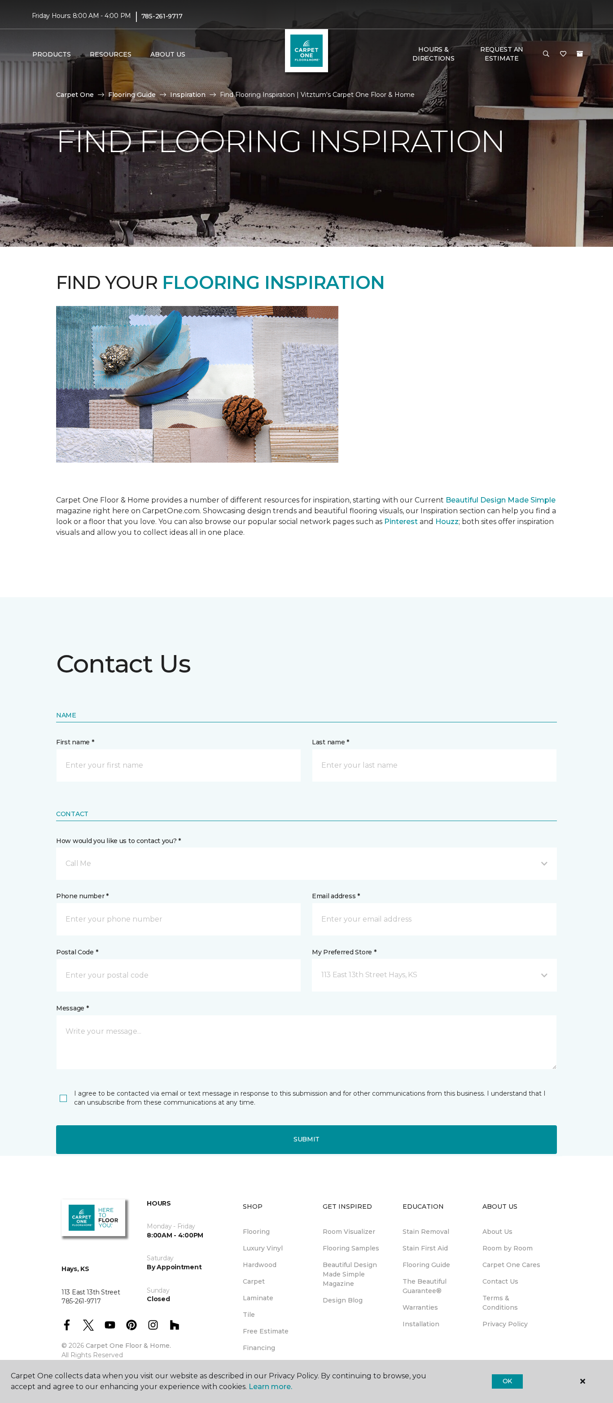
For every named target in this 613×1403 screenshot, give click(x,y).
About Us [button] (167, 54)
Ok (507, 1381)
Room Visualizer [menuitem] (349, 1232)
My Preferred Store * (344, 952)
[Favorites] (563, 54)
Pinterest (401, 521)
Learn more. (270, 1386)
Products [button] (51, 54)
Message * (72, 1008)
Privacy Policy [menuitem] (505, 1324)
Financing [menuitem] (259, 1348)
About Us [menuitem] (497, 1232)
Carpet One (75, 95)
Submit (306, 1139)
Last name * (330, 742)
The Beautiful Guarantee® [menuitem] (425, 1286)
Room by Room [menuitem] (507, 1248)
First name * (75, 742)
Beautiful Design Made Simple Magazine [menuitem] (350, 1274)
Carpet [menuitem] (254, 1281)
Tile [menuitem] (249, 1315)
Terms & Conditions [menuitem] (500, 1302)
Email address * (336, 896)
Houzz (447, 521)
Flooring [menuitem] (256, 1232)
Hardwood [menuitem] (259, 1265)
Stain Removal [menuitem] (426, 1232)
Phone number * (82, 896)
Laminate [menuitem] (258, 1298)
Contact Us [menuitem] (500, 1281)
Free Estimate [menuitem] (266, 1331)
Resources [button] (110, 54)
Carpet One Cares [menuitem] (511, 1265)
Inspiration (188, 95)
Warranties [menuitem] (420, 1307)
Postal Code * (77, 952)
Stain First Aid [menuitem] (425, 1248)
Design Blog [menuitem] (343, 1300)
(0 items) (580, 54)
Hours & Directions (433, 53)
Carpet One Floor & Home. (128, 1346)
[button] (546, 54)
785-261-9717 (162, 16)
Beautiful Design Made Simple (500, 500)
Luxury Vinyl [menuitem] (263, 1248)
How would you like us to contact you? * (118, 841)
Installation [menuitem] (421, 1324)
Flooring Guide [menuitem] (426, 1265)
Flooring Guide (132, 95)
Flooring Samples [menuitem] (351, 1248)
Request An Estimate (501, 53)
